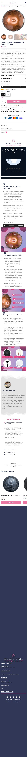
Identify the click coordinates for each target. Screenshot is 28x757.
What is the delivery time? (11, 452)
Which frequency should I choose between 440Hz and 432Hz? (13, 423)
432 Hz (8, 94)
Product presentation (7, 49)
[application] (13, 87)
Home (2, 6)
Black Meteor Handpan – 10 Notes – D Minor (10, 496)
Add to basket (16, 101)
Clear (2, 97)
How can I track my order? (11, 454)
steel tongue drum (5, 670)
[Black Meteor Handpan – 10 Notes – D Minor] (11, 484)
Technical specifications (7, 75)
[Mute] (20, 87)
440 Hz (3, 94)
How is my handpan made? (11, 449)
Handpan (6, 6)
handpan (15, 466)
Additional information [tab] (7, 128)
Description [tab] (4, 125)
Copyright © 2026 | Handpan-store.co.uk (13, 699)
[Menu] (3, 2)
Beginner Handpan (18, 465)
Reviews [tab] (4, 132)
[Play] (2, 87)
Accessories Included (6, 78)
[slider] (23, 87)
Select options (10, 502)
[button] (24, 20)
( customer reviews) (11, 89)
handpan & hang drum (6, 663)
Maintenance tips (5, 81)
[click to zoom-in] (13, 20)
